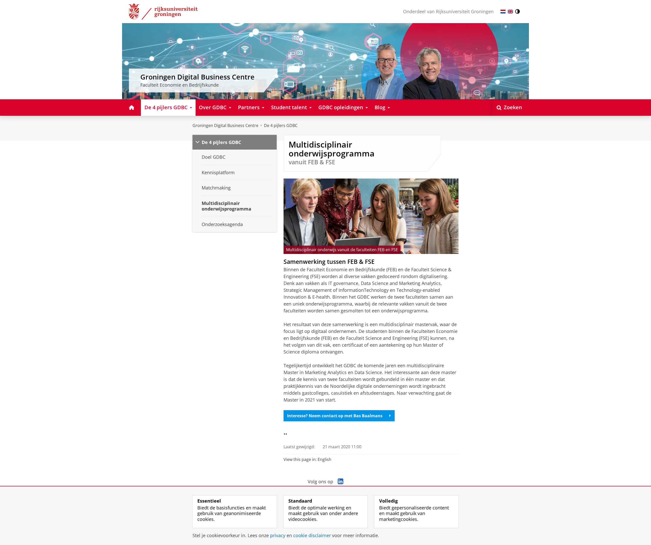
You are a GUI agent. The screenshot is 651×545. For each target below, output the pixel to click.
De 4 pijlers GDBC (281, 125)
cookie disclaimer (312, 535)
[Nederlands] (503, 11)
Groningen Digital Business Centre (225, 125)
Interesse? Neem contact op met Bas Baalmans (334, 416)
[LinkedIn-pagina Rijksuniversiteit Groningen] (340, 481)
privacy (277, 535)
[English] (510, 11)
